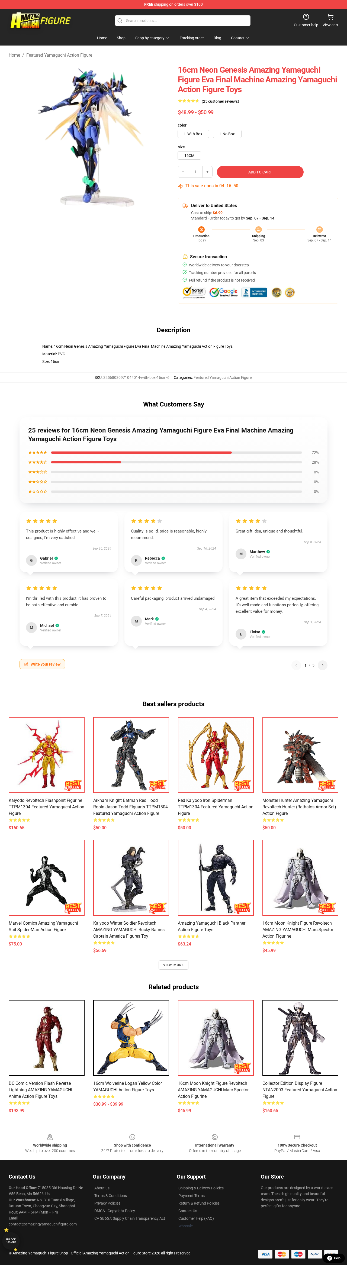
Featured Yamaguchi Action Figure (59, 55)
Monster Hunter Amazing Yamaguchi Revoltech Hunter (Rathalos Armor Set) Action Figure (299, 807)
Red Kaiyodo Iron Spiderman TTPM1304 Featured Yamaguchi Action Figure (215, 807)
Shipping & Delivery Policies (201, 1188)
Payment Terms (191, 1195)
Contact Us (187, 1211)
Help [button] (337, 1258)
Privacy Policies (107, 1203)
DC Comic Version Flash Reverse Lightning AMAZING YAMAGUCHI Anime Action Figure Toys (40, 1090)
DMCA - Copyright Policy (114, 1211)
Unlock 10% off (11, 1241)
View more (173, 965)
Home (14, 55)
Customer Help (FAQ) (196, 1218)
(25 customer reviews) (220, 101)
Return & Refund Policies (199, 1203)
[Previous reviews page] (296, 665)
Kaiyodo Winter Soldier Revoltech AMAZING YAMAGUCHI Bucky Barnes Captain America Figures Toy (129, 930)
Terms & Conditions (110, 1195)
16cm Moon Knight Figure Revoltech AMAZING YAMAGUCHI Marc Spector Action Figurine (297, 930)
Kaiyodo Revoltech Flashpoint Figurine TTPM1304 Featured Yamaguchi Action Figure (46, 807)
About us (102, 1188)
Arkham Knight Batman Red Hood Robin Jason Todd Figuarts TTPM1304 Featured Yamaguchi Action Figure (130, 807)
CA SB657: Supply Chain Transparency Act (129, 1218)
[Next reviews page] (322, 665)
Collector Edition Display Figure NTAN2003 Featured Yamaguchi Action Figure (299, 1090)
